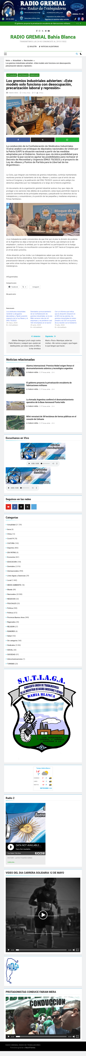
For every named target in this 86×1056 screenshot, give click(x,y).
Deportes (10, 548)
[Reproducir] (9, 950)
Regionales (11, 622)
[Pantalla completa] (77, 950)
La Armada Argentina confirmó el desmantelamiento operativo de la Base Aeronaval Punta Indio (39, 24)
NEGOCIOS (11, 599)
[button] (43, 914)
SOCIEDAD (11, 654)
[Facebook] (14, 506)
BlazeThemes (30, 1048)
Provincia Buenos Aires (16, 617)
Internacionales (13, 571)
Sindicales (34, 75)
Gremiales (11, 566)
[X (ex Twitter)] (27, 506)
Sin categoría (12, 641)
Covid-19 (10, 539)
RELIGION (11, 627)
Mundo (9, 590)
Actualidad (11, 75)
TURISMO (10, 664)
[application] (43, 915)
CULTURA (10, 543)
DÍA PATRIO (11, 553)
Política (10, 613)
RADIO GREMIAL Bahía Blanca (43, 37)
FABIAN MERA (13, 93)
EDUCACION (12, 562)
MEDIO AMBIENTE (14, 585)
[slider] (41, 950)
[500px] (34, 506)
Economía (11, 557)
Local (9, 580)
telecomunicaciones (15, 659)
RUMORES (11, 631)
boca (9, 529)
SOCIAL (10, 650)
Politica (10, 608)
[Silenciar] (74, 950)
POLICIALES (11, 603)
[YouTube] (8, 506)
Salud (9, 636)
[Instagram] (21, 506)
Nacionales (23, 75)
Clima (9, 534)
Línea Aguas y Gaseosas (16, 576)
